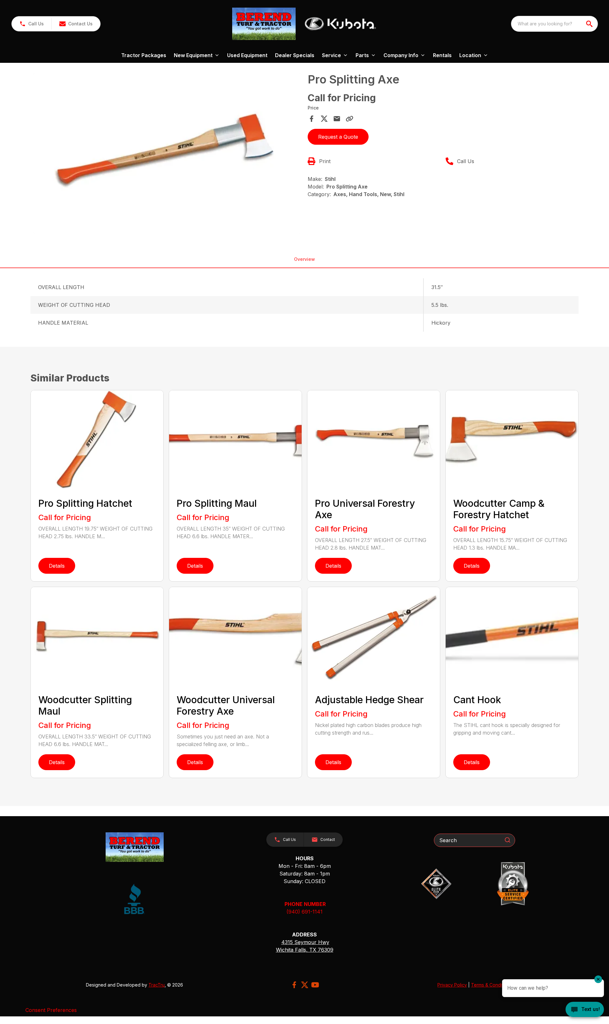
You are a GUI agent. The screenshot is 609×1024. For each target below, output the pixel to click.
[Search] (507, 840)
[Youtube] (315, 985)
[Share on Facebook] (311, 118)
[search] (590, 24)
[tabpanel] (167, 154)
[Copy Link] (349, 118)
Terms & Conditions (491, 985)
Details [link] (57, 566)
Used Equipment (247, 55)
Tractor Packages (143, 55)
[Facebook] (294, 985)
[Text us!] (584, 1010)
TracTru (156, 985)
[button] (31, 24)
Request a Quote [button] (338, 137)
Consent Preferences (51, 1010)
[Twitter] (305, 985)
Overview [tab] (304, 259)
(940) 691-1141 (304, 911)
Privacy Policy (452, 985)
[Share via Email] (337, 118)
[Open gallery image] (167, 153)
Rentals (442, 55)
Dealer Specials (294, 55)
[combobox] (554, 23)
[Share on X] (324, 118)
